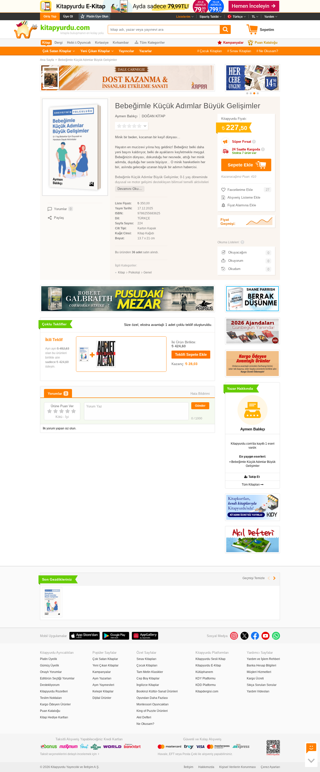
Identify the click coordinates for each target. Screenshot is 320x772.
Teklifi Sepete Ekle (191, 354)
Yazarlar (145, 51)
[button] (247, 93)
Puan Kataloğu (266, 42)
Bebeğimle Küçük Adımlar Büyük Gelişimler (87, 60)
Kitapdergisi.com (207, 691)
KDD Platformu (206, 685)
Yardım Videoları (258, 691)
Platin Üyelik (48, 659)
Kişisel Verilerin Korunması (237, 767)
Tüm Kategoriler (152, 42)
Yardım (269, 16)
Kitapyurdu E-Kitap (208, 665)
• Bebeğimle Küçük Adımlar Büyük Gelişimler (253, 464)
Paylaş (59, 218)
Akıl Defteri (143, 717)
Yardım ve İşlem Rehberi (263, 659)
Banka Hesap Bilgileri (261, 665)
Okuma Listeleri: (229, 242)
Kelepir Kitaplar (103, 691)
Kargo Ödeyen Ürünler (55, 704)
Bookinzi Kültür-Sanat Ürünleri (157, 691)
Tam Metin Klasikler (149, 672)
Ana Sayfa (47, 60)
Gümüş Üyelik (49, 665)
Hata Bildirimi (200, 393)
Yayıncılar (126, 51)
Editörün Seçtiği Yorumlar (57, 678)
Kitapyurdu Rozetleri (54, 691)
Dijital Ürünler (101, 698)
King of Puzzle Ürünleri (152, 711)
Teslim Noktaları (51, 698)
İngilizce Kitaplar (147, 685)
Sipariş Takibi (209, 16)
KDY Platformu (206, 678)
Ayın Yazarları (101, 678)
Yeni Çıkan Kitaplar (95, 51)
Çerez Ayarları (270, 767)
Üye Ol (68, 16)
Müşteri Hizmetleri (259, 672)
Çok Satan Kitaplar (56, 51)
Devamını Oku (128, 189)
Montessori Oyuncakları (152, 704)
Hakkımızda (206, 767)
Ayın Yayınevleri (103, 685)
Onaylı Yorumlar (51, 672)
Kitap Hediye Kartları (54, 717)
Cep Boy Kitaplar (148, 678)
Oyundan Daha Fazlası (152, 698)
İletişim (188, 767)
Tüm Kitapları (251, 484)
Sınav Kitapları (240, 51)
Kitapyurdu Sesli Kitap (211, 659)
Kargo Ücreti (255, 678)
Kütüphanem (204, 672)
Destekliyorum (50, 685)
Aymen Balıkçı (126, 116)
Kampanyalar (233, 42)
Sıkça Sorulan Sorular (261, 685)
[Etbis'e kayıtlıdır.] (273, 747)
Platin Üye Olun (97, 16)
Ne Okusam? (268, 51)
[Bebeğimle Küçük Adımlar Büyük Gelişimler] (52, 602)
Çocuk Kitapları (211, 51)
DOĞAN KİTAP (153, 116)
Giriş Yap (50, 16)
